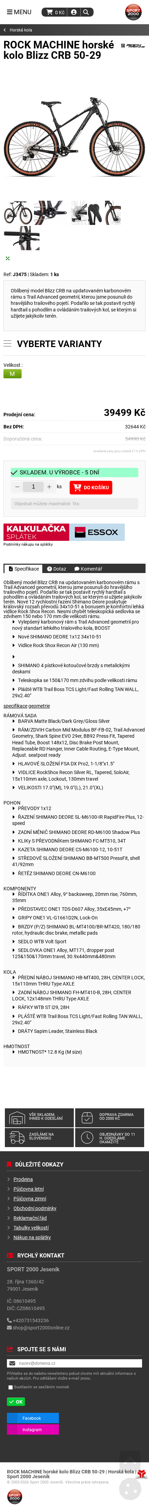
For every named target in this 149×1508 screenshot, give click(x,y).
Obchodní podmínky (35, 1208)
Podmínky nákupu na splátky (28, 544)
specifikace (15, 705)
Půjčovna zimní (30, 1198)
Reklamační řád (30, 1218)
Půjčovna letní (29, 1188)
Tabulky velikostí (31, 1227)
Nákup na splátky (32, 1237)
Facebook (32, 1418)
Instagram (32, 1429)
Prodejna (23, 1179)
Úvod (133, 12)
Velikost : (13, 365)
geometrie (39, 705)
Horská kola (21, 30)
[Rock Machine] (133, 51)
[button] (85, 12)
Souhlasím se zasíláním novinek (41, 1386)
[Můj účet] (74, 12)
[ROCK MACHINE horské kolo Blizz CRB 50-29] (74, 137)
